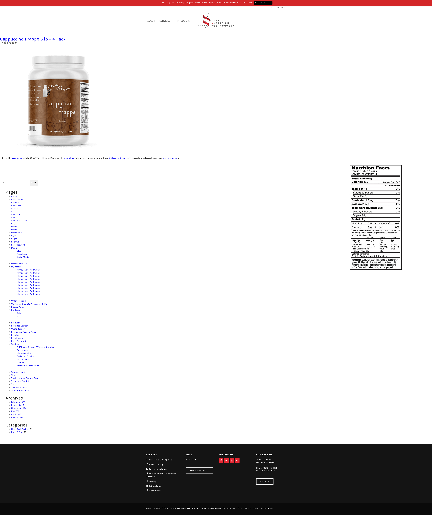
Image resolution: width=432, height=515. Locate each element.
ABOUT (151, 21)
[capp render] (58, 156)
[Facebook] (221, 460)
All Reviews (16, 205)
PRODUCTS (191, 459)
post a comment (170, 158)
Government (22, 350)
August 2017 (17, 417)
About (14, 196)
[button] (429, 3)
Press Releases (23, 254)
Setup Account (18, 372)
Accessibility (17, 199)
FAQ (214, 25)
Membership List (19, 263)
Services (15, 344)
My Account (16, 266)
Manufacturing (24, 353)
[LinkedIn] (237, 460)
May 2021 (16, 411)
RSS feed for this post (118, 158)
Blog (19, 251)
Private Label (23, 359)
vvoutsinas (17, 158)
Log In (14, 238)
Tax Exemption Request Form (25, 378)
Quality (20, 362)
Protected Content (19, 325)
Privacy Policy (17, 307)
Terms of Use (229, 508)
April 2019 (16, 414)
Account (15, 202)
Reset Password (18, 341)
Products (183, 21)
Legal (13, 235)
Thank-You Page (19, 387)
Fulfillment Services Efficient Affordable (35, 347)
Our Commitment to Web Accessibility (29, 304)
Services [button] (165, 21)
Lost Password (18, 244)
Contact (14, 217)
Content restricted (19, 220)
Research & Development (28, 365)
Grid (19, 313)
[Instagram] (232, 460)
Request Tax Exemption (263, 3)
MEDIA (201, 25)
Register (15, 335)
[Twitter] (226, 460)
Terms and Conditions (21, 381)
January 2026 (17, 405)
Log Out (15, 241)
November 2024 (18, 408)
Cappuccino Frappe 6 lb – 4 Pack (33, 39)
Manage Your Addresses (28, 269)
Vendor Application (20, 390)
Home (14, 226)
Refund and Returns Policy (23, 332)
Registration (17, 338)
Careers (14, 208)
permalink (69, 158)
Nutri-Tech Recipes (20, 429)
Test (13, 384)
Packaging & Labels (26, 356)
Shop (13, 375)
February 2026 (18, 402)
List (18, 316)
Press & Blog (17, 432)
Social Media (23, 257)
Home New (16, 232)
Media (14, 248)
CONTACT (226, 25)
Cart (13, 211)
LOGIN (271, 8)
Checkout (15, 214)
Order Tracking (18, 301)
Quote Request (18, 329)
